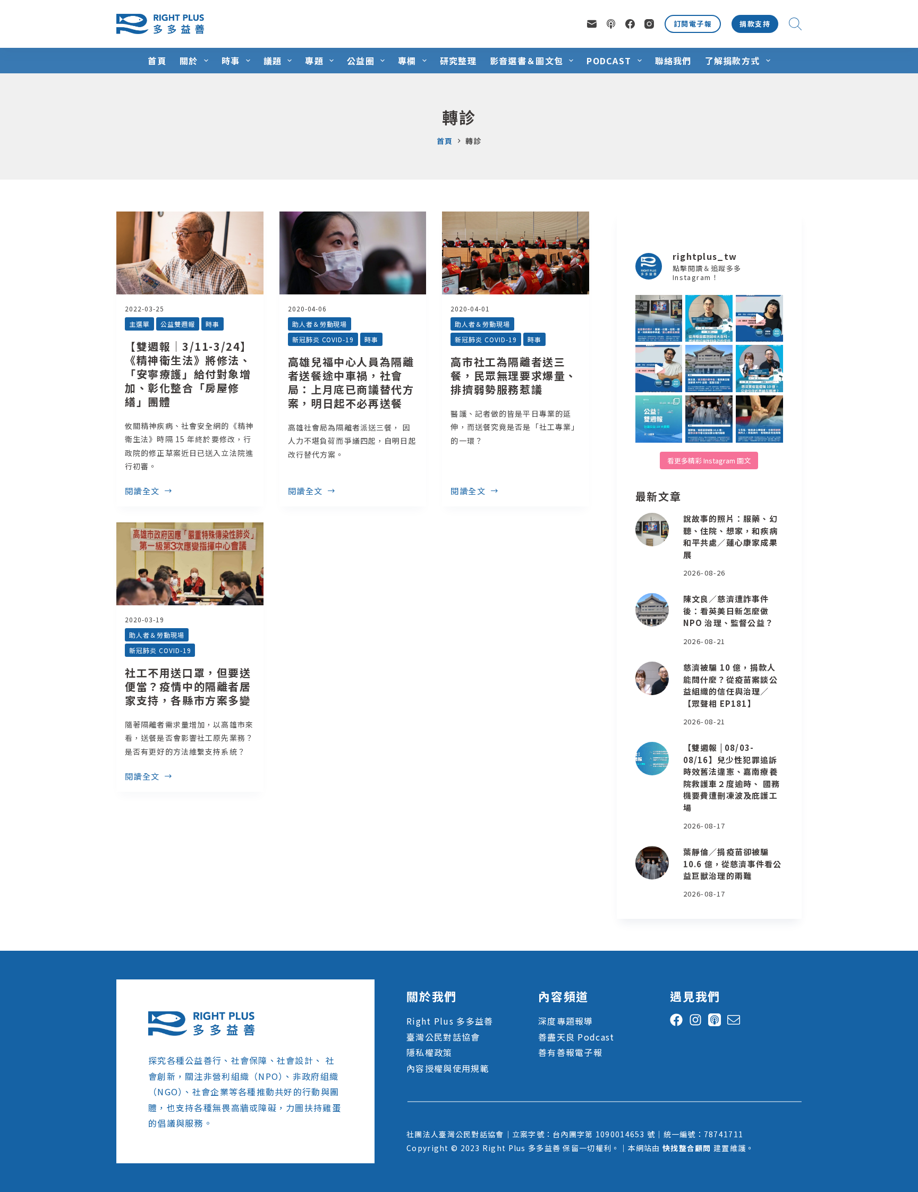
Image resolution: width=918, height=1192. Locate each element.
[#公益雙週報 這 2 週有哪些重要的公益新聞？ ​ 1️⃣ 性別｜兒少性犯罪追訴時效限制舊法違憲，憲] (659, 419)
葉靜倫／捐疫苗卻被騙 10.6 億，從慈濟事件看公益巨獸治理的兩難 (732, 863)
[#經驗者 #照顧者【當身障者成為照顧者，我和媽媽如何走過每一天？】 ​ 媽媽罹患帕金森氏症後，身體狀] (759, 419)
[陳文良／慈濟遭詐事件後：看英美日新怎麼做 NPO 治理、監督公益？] (652, 610)
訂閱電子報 (693, 24)
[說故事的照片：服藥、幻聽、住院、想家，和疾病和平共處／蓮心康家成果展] (652, 529)
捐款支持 (755, 24)
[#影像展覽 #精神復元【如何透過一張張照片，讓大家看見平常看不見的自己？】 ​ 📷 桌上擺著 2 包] (659, 318)
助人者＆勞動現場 (319, 323)
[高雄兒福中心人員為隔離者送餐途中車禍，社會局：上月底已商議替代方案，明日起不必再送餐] (353, 253)
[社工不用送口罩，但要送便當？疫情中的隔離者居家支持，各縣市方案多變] (190, 563)
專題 (314, 60)
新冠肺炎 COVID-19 (323, 339)
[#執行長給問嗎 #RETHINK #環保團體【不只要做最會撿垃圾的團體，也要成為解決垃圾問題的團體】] (709, 318)
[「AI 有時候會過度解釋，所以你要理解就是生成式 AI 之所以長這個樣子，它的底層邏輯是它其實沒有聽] (759, 318)
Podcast (608, 60)
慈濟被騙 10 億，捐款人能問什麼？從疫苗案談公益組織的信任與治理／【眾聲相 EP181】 (730, 685)
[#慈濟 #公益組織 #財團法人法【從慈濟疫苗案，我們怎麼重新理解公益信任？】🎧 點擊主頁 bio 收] (759, 368)
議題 (273, 60)
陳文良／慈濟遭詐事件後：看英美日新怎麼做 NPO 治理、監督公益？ (728, 610)
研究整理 (458, 60)
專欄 (407, 60)
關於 (189, 60)
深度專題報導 (565, 1021)
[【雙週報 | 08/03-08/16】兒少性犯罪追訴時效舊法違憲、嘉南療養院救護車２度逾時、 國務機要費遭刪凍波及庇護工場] (652, 758)
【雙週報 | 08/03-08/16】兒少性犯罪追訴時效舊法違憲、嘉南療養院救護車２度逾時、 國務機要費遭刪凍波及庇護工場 (731, 777)
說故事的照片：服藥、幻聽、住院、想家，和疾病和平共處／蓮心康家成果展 (730, 536)
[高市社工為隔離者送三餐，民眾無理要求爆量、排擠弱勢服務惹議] (515, 253)
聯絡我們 (673, 60)
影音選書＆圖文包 (526, 60)
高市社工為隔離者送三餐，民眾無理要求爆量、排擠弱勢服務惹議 (513, 375)
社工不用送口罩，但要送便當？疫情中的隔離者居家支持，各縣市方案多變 (188, 686)
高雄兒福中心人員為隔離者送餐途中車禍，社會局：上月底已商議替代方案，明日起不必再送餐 (351, 382)
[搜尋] (795, 24)
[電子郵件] (592, 24)
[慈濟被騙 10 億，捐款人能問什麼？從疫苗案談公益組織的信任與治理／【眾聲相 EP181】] (652, 678)
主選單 (139, 323)
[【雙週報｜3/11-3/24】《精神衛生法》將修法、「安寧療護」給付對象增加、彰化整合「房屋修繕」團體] (190, 253)
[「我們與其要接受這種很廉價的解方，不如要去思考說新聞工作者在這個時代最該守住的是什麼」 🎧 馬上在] (659, 368)
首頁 (157, 60)
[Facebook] (630, 24)
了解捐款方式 (732, 60)
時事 (231, 60)
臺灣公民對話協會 (443, 1036)
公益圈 (361, 60)
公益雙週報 (177, 323)
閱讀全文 (142, 491)
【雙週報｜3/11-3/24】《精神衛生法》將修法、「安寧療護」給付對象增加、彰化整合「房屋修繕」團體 (188, 374)
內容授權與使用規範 (447, 1068)
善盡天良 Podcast (576, 1036)
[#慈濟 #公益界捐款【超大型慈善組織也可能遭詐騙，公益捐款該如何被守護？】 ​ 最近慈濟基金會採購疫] (709, 419)
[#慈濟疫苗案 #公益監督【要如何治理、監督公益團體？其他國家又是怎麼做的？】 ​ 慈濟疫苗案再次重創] (709, 368)
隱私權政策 (429, 1052)
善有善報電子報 (570, 1052)
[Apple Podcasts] (611, 24)
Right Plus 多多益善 (449, 1021)
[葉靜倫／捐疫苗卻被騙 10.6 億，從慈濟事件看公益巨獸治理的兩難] (652, 863)
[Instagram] (649, 24)
